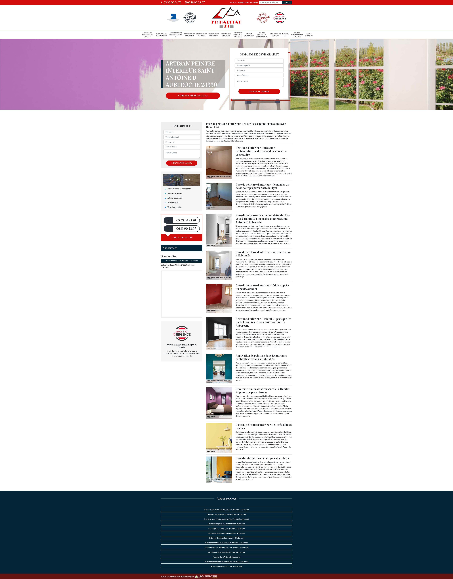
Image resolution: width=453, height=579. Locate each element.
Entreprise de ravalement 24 (161, 35)
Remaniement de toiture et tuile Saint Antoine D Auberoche (226, 519)
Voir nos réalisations (193, 95)
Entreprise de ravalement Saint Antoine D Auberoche (226, 514)
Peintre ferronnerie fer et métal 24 (297, 34)
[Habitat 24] (226, 18)
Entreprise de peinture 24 (189, 35)
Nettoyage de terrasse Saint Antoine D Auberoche (226, 533)
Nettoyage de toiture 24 (226, 35)
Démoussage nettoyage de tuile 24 (147, 34)
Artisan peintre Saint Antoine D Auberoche (226, 566)
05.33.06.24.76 (172, 2)
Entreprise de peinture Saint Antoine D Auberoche (226, 524)
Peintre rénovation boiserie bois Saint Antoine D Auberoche (227, 547)
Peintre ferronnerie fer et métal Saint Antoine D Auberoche (227, 562)
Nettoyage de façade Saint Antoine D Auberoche (226, 529)
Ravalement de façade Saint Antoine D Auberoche (226, 552)
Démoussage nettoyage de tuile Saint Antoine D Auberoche (226, 510)
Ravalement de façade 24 (275, 35)
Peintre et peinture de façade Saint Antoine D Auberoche (226, 543)
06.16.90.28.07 (196, 2)
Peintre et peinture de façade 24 (238, 34)
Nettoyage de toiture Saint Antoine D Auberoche (226, 538)
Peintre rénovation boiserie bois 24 (262, 34)
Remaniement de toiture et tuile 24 (175, 34)
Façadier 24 (285, 35)
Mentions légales (187, 577)
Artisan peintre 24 (309, 35)
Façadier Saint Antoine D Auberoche (226, 557)
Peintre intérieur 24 (249, 35)
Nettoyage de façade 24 (201, 35)
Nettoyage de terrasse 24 (213, 35)
